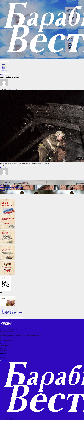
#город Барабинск (15, 89)
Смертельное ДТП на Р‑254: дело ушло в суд (8, 182)
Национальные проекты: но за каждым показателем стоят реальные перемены (15, 309)
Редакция (3, 87)
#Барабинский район (8, 89)
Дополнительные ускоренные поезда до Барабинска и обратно (12, 312)
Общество (4, 66)
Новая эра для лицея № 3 (6, 311)
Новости (3, 64)
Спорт (3, 69)
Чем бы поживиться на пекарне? (5, 166)
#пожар (28, 89)
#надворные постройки (22, 89)
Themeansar (19, 419)
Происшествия (4, 70)
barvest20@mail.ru (3, 354)
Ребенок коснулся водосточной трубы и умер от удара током (11, 187)
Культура (3, 68)
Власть (3, 65)
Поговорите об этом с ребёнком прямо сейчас (10, 310)
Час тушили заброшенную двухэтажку (6, 167)
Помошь (3, 71)
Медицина (4, 67)
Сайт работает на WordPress (5, 419)
